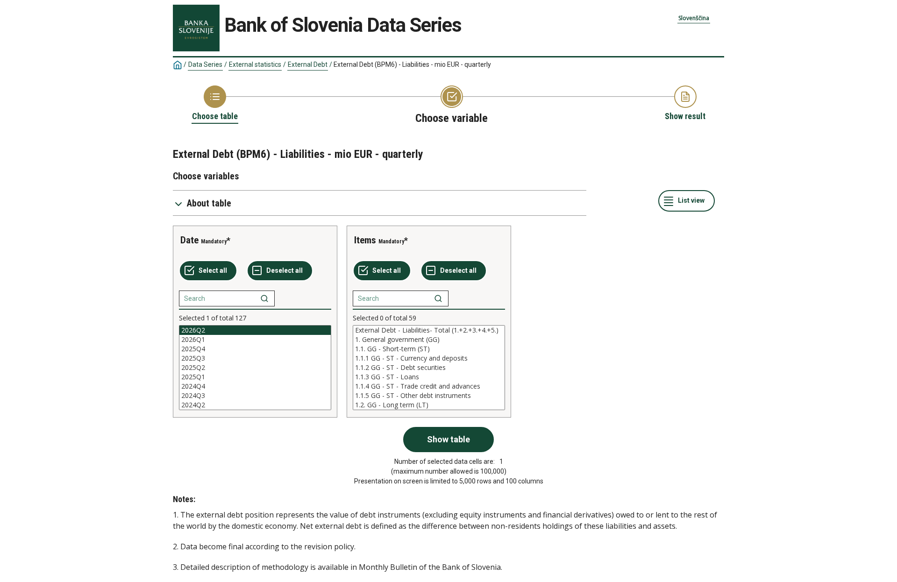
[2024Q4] (255, 386)
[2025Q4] (255, 349)
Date (189, 240)
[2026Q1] (255, 339)
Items (365, 240)
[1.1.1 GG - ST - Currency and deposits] (429, 358)
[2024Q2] (255, 405)
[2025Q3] (255, 358)
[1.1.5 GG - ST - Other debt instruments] (429, 395)
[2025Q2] (255, 367)
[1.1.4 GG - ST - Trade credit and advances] (429, 386)
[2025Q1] (255, 377)
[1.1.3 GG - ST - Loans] (429, 377)
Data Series (205, 64)
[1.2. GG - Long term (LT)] (429, 405)
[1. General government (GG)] (429, 339)
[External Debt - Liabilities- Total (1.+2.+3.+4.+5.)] (429, 330)
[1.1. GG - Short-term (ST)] (429, 349)
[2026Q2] (255, 330)
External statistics (255, 64)
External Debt (307, 64)
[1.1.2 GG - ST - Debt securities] (429, 367)
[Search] (264, 298)
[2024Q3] (255, 395)
